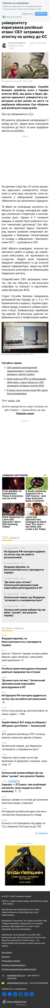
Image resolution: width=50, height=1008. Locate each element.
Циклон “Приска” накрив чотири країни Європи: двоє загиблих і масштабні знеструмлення (25, 655)
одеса (11, 400)
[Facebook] (4, 994)
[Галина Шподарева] (4, 47)
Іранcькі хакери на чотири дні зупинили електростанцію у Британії (25, 800)
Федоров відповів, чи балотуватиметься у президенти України (21, 640)
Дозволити (41, 13)
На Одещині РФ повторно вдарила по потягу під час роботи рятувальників (24, 695)
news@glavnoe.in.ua (16, 975)
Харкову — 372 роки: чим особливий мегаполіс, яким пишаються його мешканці (24, 786)
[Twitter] (10, 994)
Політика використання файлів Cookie (19, 969)
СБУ (30, 114)
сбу (18, 400)
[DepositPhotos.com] (15, 1002)
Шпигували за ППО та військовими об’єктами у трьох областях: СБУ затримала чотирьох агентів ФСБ (26, 382)
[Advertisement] (25, 160)
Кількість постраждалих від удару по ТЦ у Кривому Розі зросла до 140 (23, 823)
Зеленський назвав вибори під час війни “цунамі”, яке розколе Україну (23, 773)
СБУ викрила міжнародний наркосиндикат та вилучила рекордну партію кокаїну (22, 371)
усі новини (40, 833)
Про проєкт (7, 952)
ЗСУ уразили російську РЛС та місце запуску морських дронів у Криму (23, 734)
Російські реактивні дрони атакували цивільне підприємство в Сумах (24, 669)
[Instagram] (21, 994)
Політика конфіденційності (14, 965)
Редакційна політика (11, 961)
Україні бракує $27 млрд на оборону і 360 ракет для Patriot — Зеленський (24, 722)
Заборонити (27, 13)
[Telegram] (15, 994)
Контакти (6, 957)
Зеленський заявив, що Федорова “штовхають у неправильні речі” (21, 746)
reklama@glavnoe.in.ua (17, 983)
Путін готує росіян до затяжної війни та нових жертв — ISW (25, 710)
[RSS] (32, 994)
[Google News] (26, 994)
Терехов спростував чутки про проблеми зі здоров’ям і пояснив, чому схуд (24, 759)
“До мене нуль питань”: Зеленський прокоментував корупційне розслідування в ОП (23, 682)
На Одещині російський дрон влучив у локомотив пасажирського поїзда (24, 811)
